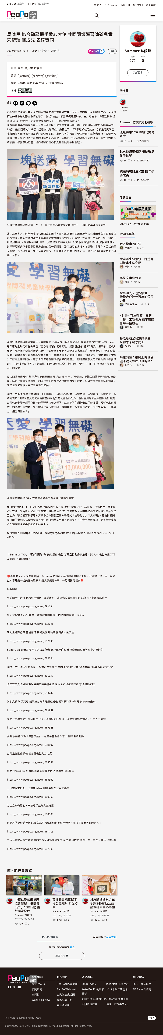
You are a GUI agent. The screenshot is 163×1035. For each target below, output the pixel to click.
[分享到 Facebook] (15, 103)
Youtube (20, 987)
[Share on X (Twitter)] (22, 103)
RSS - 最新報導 (142, 984)
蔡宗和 (128, 327)
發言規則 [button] (111, 937)
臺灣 (20, 68)
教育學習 (38, 75)
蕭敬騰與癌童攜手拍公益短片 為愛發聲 (65, 903)
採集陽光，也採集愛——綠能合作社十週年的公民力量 (137, 297)
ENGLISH (125, 5)
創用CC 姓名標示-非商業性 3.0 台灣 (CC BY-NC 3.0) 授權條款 (26, 90)
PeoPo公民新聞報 (67, 984)
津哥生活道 (131, 304)
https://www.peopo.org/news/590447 (30, 693)
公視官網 (138, 5)
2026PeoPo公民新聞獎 (134, 224)
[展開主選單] (153, 15)
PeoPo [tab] (50, 937)
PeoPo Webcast (66, 989)
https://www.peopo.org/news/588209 (30, 814)
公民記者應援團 (66, 994)
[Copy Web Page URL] (34, 103)
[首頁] (22, 15)
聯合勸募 (32, 83)
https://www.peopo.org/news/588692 (30, 745)
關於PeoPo (38, 984)
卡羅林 (128, 247)
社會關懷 (24, 75)
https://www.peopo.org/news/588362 (30, 779)
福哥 (127, 281)
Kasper (128, 346)
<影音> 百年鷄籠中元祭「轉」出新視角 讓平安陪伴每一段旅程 (137, 319)
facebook (10, 987)
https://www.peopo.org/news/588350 (30, 797)
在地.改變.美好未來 (117, 999)
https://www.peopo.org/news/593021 (30, 624)
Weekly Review (41, 1000)
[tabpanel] (62, 947)
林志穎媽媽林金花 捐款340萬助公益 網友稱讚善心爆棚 (102, 903)
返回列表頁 (61, 955)
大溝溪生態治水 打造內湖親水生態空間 (137, 261)
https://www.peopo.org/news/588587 (30, 762)
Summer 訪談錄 (23, 915)
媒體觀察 (52, 75)
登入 (99, 5)
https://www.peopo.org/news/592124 (30, 658)
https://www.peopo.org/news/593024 (30, 606)
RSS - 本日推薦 (142, 989)
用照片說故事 (89, 1004)
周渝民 (22, 83)
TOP (151, 1017)
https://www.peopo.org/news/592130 (30, 641)
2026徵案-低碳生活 (117, 984)
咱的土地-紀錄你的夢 (94, 999)
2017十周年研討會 (117, 989)
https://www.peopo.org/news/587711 (30, 831)
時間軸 (35, 994)
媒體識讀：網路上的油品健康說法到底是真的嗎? (137, 359)
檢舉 (112, 51)
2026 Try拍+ (89, 984)
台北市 (29, 68)
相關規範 (37, 989)
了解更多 (138, 72)
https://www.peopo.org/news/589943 (30, 727)
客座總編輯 (63, 1005)
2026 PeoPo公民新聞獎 (93, 991)
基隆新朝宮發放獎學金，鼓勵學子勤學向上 (137, 340)
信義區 (38, 68)
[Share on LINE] (28, 103)
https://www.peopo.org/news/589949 (30, 710)
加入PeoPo (111, 5)
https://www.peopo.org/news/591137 (30, 675)
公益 (42, 83)
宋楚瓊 (50, 83)
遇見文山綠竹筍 (130, 278)
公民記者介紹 (64, 1000)
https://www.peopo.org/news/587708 (30, 849)
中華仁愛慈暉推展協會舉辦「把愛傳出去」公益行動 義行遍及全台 (27, 905)
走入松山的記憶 (130, 244)
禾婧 (127, 266)
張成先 (59, 83)
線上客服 (151, 5)
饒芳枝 (128, 364)
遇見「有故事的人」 (118, 1004)
